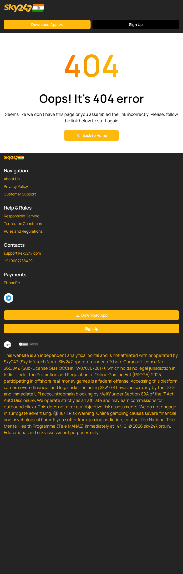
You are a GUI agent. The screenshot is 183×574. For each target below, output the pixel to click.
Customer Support (20, 194)
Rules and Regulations (23, 231)
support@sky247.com (22, 253)
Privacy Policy (16, 186)
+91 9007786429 (18, 260)
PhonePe (12, 282)
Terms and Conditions (23, 223)
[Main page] (24, 8)
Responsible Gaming (21, 216)
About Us (12, 178)
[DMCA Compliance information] (29, 345)
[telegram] (8, 298)
